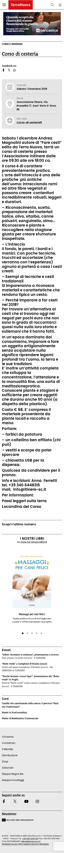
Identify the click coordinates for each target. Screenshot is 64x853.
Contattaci (8, 743)
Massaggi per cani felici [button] (32, 614)
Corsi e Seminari (12, 44)
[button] (4, 4)
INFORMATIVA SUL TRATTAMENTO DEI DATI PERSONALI (25, 844)
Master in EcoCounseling (14, 712)
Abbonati (7, 767)
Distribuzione (10, 755)
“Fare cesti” (51, 142)
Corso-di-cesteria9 (29, 122)
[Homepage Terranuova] (20, 4)
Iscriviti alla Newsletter (20, 820)
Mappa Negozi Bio (12, 774)
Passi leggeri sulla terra (24, 500)
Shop (5, 761)
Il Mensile (7, 749)
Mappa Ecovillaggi (13, 780)
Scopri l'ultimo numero (19, 524)
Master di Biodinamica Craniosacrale (20, 718)
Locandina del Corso (21, 506)
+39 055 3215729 (30, 838)
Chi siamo (8, 737)
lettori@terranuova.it (30, 841)
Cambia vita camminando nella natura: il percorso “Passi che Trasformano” (30, 705)
